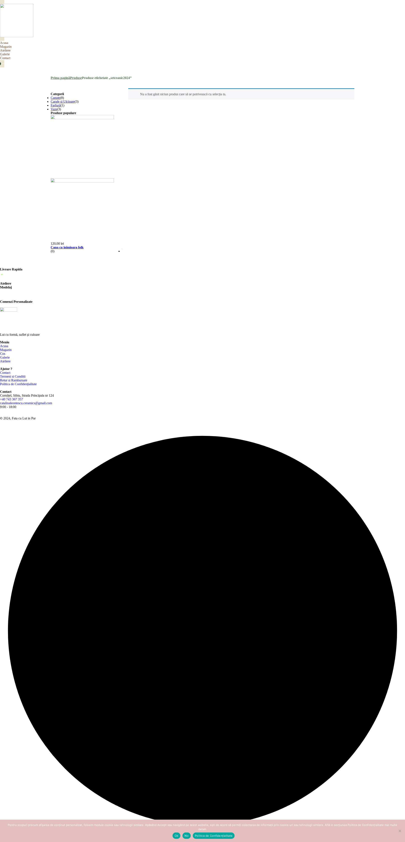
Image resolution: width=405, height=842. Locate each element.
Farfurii (56, 105)
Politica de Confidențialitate (213, 835)
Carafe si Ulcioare (63, 101)
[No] (400, 831)
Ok (176, 835)
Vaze (54, 109)
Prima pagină (60, 78)
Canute (55, 98)
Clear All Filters (61, 90)
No (187, 835)
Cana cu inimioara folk (67, 247)
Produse (76, 78)
